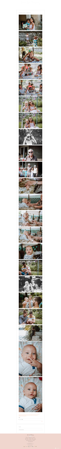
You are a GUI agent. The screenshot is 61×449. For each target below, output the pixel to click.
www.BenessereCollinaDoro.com (30, 443)
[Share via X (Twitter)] (20, 419)
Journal (19, 417)
